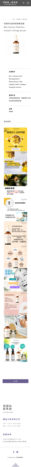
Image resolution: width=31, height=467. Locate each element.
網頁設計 (21, 457)
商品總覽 (18, 19)
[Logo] (10, 3)
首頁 (14, 19)
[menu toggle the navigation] (28, 3)
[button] (23, 3)
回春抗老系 (24, 19)
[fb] (13, 452)
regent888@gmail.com (12, 439)
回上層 (15, 381)
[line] (17, 452)
